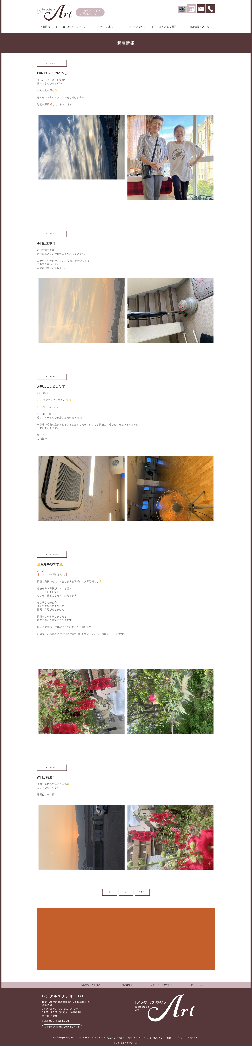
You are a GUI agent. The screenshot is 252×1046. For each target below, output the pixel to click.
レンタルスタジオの (90, 12)
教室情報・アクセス (90, 985)
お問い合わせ (126, 985)
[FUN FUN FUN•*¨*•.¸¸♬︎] (81, 177)
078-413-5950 (59, 1020)
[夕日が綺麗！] (81, 868)
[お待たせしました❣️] (81, 519)
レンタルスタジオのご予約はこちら (61, 1027)
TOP (54, 985)
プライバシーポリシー (162, 985)
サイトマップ (197, 985)
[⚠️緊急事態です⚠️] (81, 732)
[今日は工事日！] (81, 341)
